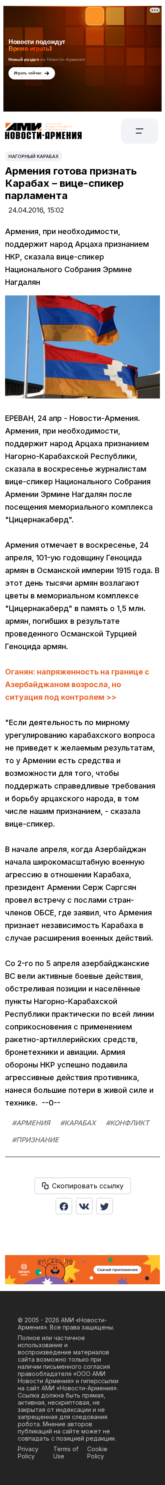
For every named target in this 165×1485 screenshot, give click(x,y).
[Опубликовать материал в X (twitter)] (104, 1206)
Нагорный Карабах (33, 156)
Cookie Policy (97, 1452)
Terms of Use (65, 1452)
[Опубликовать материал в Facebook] (64, 1206)
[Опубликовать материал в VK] (84, 1206)
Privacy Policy (28, 1452)
